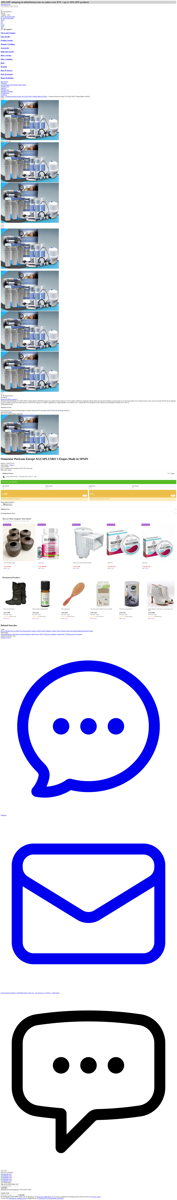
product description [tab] (6, 412)
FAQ (9, 637)
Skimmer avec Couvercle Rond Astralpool (82, 562)
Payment (42, 631)
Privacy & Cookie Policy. (44, 1197)
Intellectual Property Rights (85, 631)
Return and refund (71, 631)
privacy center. (96, 1197)
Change (173, 473)
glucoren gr (144, 562)
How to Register (5, 631)
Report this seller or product (9, 399)
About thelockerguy (6, 634)
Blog (14, 634)
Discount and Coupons (29, 631)
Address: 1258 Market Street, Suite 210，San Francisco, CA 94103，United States (35, 993)
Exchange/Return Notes (8, 513)
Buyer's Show (20, 634)
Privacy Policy (39, 634)
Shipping (48, 631)
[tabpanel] (88, 435)
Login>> (8, 568)
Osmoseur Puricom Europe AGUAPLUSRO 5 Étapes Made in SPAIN (26, 96)
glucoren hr (110, 562)
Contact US (4, 637)
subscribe (4, 1187)
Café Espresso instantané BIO (125, 609)
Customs (53, 631)
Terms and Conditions (50, 634)
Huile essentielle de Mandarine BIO (40, 609)
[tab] (88, 414)
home (2, 96)
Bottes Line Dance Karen (9, 609)
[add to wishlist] (1, 505)
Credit (38, 631)
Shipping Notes (5, 509)
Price (20, 631)
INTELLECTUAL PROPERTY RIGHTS (51, 1198)
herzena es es (41, 562)
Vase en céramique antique (9, 562)
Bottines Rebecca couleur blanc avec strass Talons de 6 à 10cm (160, 609)
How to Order (15, 631)
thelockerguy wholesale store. (17, 1198)
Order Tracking (61, 631)
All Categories (78, 634)
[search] (1, 10)
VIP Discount (69, 634)
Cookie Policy (61, 634)
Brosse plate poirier (65, 609)
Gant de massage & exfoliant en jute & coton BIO (101, 609)
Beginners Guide (29, 634)
